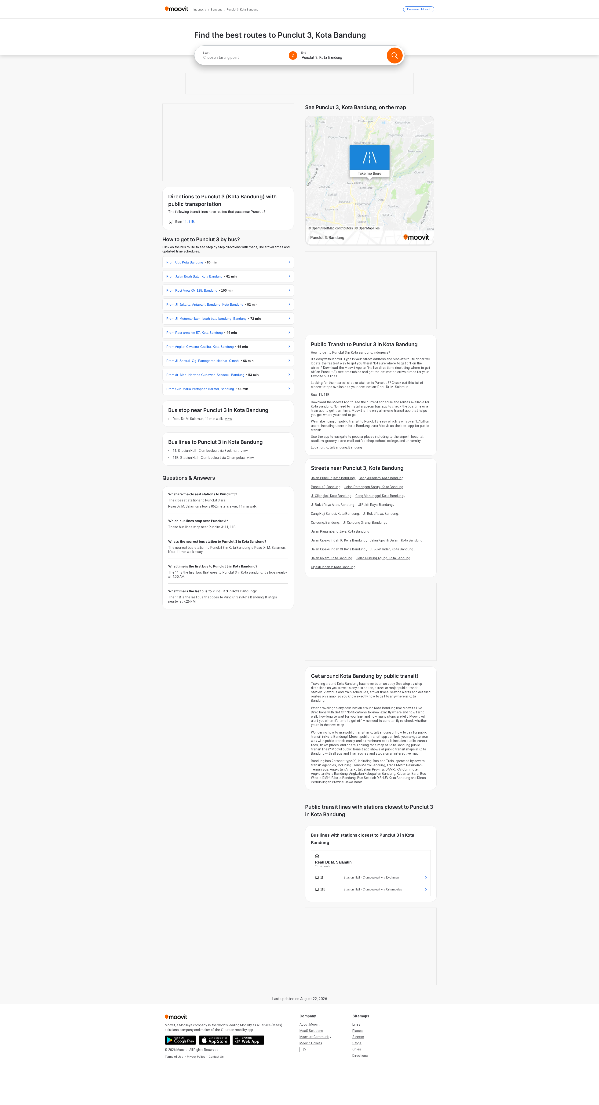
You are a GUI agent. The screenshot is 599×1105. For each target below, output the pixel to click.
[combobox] (244, 57)
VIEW (228, 419)
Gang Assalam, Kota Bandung (381, 478)
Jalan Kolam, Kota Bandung (331, 558)
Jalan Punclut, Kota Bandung (333, 478)
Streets (358, 1037)
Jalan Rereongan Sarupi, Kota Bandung (373, 487)
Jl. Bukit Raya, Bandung (380, 513)
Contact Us (216, 1056)
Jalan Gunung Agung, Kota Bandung (383, 558)
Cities (356, 1049)
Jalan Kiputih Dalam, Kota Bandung (396, 540)
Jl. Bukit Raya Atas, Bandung (332, 505)
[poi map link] (369, 181)
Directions (360, 1055)
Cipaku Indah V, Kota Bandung (333, 567)
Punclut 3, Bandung (325, 487)
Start (206, 52)
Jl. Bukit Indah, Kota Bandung (391, 549)
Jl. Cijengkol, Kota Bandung (331, 496)
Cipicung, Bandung (325, 522)
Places (357, 1031)
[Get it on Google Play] (180, 1040)
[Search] (395, 55)
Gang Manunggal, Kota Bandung (379, 496)
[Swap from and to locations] (293, 55)
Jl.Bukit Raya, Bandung (375, 505)
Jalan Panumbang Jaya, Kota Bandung (340, 531)
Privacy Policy (196, 1056)
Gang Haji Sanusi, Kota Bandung (335, 513)
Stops (357, 1043)
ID (304, 1050)
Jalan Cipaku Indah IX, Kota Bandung (338, 540)
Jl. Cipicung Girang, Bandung (364, 522)
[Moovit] (176, 9)
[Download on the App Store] (214, 1040)
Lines (356, 1024)
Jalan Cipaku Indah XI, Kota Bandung (338, 549)
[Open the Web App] (248, 1040)
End (303, 52)
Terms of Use (174, 1056)
